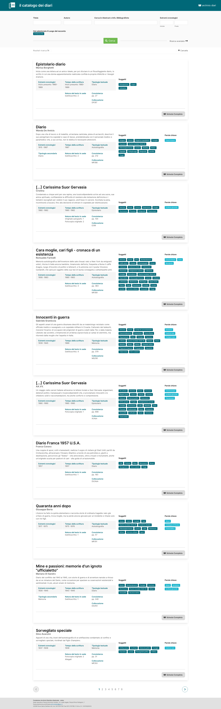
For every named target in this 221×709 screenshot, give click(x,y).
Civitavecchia (38, 34)
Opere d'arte (153, 282)
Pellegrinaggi (132, 151)
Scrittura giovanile (171, 207)
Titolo (35, 18)
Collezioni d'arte (134, 267)
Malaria (149, 341)
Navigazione (124, 467)
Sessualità (144, 289)
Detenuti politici (133, 398)
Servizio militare (132, 289)
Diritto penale (124, 402)
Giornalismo (132, 274)
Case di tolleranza (125, 333)
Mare (135, 463)
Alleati (168, 521)
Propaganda (139, 348)
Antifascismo (124, 648)
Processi (132, 211)
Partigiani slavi (170, 337)
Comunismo (138, 333)
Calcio (129, 521)
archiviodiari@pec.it (56, 704)
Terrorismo (148, 413)
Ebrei (133, 337)
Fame (180, 259)
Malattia (145, 148)
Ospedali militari (148, 344)
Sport (142, 532)
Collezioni (123, 267)
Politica (153, 651)
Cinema (132, 263)
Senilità (151, 151)
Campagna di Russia (172, 525)
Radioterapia (132, 409)
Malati (157, 341)
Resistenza (136, 285)
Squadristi (149, 348)
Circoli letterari (170, 259)
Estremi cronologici (168, 18)
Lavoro (137, 148)
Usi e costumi (134, 352)
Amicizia (122, 207)
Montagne (143, 282)
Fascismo (123, 144)
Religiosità (143, 151)
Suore (140, 413)
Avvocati (148, 391)
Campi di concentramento (143, 330)
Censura (149, 394)
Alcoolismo (123, 391)
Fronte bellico (170, 528)
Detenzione (146, 207)
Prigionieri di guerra (126, 348)
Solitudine (123, 88)
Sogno (133, 84)
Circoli (152, 263)
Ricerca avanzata (177, 41)
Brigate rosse (124, 394)
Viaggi (122, 155)
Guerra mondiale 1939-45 (137, 144)
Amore (130, 207)
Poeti (128, 285)
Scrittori (145, 285)
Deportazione (124, 337)
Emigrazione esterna (136, 270)
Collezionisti (146, 267)
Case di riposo (170, 140)
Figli (143, 521)
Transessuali (170, 398)
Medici (153, 148)
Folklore (122, 341)
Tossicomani (152, 211)
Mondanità (169, 263)
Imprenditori (123, 278)
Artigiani (122, 140)
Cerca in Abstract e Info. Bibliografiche (111, 18)
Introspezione (124, 84)
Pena (154, 405)
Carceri (137, 207)
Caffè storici (123, 263)
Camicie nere (170, 333)
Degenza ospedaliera (142, 140)
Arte (136, 259)
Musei (152, 463)
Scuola (153, 285)
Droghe (155, 207)
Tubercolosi (123, 352)
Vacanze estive (134, 592)
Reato (141, 409)
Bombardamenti (146, 259)
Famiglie (155, 648)
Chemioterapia (170, 391)
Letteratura (123, 282)
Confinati (134, 648)
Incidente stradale (145, 525)
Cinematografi (142, 263)
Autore (67, 18)
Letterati (156, 278)
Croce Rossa (149, 333)
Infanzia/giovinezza (126, 148)
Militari (137, 344)
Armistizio (169, 330)
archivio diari (209, 5)
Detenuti (122, 398)
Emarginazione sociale (146, 402)
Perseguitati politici (142, 651)
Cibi (121, 463)
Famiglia (155, 140)
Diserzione (123, 270)
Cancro (130, 140)
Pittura (122, 285)
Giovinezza (123, 211)
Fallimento (149, 270)
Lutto (140, 405)
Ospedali (122, 151)
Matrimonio (133, 282)
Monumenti (143, 463)
